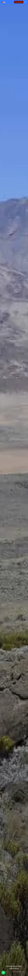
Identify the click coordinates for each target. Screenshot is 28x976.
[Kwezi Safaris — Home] (3, 2)
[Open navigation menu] (25, 2)
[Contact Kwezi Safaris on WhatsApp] (3, 972)
